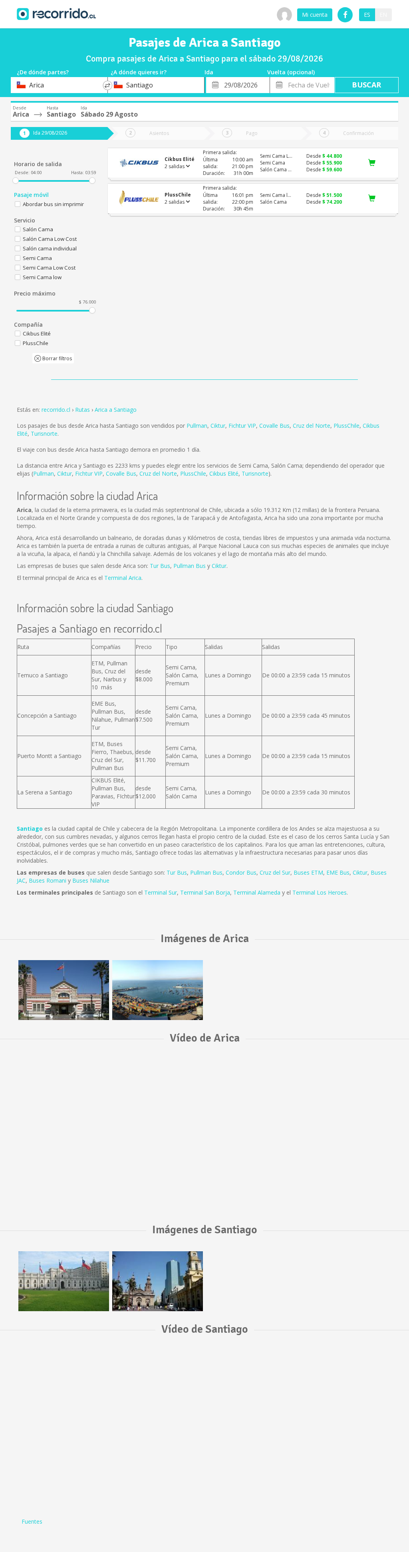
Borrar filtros (56, 358)
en (383, 14)
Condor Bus (241, 872)
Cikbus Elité (223, 473)
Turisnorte (44, 433)
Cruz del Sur (275, 872)
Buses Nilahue (90, 880)
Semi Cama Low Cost (49, 267)
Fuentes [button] (32, 1521)
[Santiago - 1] (64, 1281)
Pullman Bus (189, 566)
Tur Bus (160, 566)
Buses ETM (308, 872)
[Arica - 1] (64, 990)
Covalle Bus (274, 425)
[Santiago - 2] (157, 1281)
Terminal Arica (122, 578)
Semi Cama (37, 258)
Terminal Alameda (256, 892)
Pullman (197, 425)
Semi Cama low (42, 277)
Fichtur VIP (242, 425)
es (367, 14)
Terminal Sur (160, 892)
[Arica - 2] (157, 990)
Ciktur (217, 425)
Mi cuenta (315, 14)
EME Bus (337, 872)
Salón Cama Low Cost (50, 238)
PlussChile (346, 425)
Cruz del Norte (311, 425)
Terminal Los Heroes (319, 892)
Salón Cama (38, 229)
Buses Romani (47, 880)
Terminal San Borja (205, 892)
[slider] (15, 180)
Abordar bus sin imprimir (53, 204)
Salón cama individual (50, 248)
